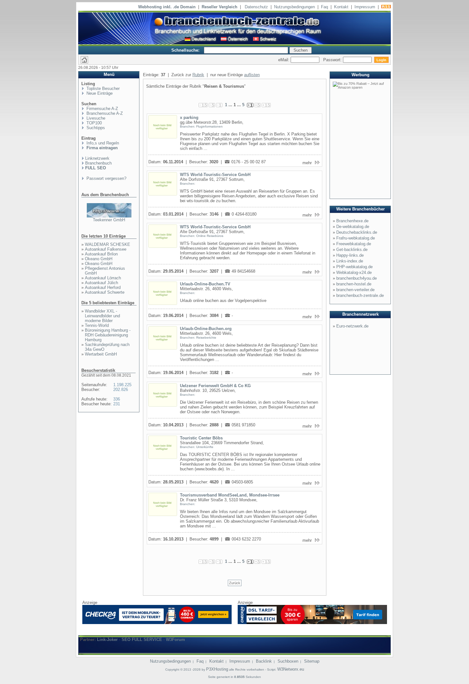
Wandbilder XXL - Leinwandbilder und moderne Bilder (102, 316)
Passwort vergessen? (105, 178)
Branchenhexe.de (352, 220)
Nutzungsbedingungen (294, 6)
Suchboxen (288, 661)
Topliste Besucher (102, 88)
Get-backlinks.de (352, 249)
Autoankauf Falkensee (105, 249)
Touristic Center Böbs (201, 438)
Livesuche (95, 118)
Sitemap (311, 661)
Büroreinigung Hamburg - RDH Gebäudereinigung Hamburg (107, 335)
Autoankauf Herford (103, 287)
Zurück (234, 583)
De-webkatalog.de (352, 226)
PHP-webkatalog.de (354, 266)
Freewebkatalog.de (353, 243)
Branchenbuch (98, 163)
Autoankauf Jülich (101, 282)
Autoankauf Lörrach (103, 278)
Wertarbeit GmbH (101, 354)
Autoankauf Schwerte (104, 292)
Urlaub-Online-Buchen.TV (205, 284)
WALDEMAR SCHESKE (107, 244)
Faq (324, 6)
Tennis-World (97, 325)
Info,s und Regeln (102, 143)
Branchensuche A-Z (104, 113)
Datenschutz (256, 6)
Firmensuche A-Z (101, 108)
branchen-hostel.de (353, 284)
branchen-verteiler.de (355, 289)
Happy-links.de (350, 255)
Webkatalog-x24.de (354, 272)
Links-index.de (349, 261)
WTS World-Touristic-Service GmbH (215, 174)
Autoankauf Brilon (101, 254)
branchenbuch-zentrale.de (360, 295)
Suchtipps (95, 127)
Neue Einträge (99, 93)
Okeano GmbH (98, 258)
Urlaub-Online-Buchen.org (206, 328)
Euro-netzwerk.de (352, 326)
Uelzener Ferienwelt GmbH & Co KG (215, 385)
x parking (189, 117)
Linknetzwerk (97, 158)
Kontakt (341, 6)
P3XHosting (217, 669)
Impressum (364, 6)
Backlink (264, 661)
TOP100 (93, 123)
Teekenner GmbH (109, 219)
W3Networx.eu (290, 669)
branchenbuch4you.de (356, 278)
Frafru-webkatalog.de (355, 238)
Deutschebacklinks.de (356, 232)
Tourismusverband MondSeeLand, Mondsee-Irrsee (229, 495)
